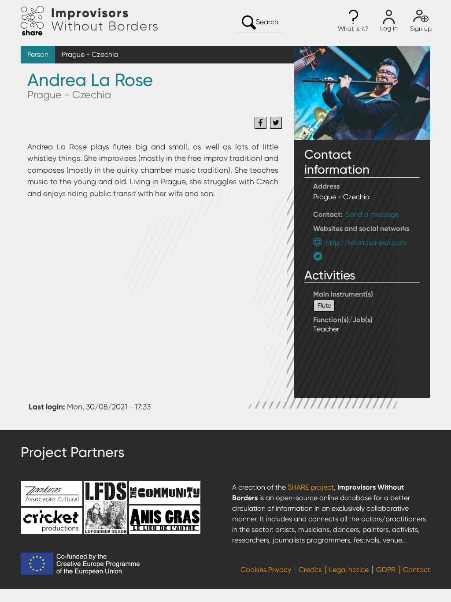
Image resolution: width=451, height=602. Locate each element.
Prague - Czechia (90, 54)
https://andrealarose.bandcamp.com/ (320, 256)
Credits (310, 569)
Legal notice (349, 569)
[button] (353, 21)
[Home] (36, 21)
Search (267, 22)
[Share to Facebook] (260, 123)
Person (37, 54)
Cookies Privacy (265, 569)
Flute (324, 305)
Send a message (372, 214)
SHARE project (311, 487)
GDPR (386, 569)
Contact (416, 569)
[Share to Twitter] (276, 123)
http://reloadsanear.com (365, 242)
